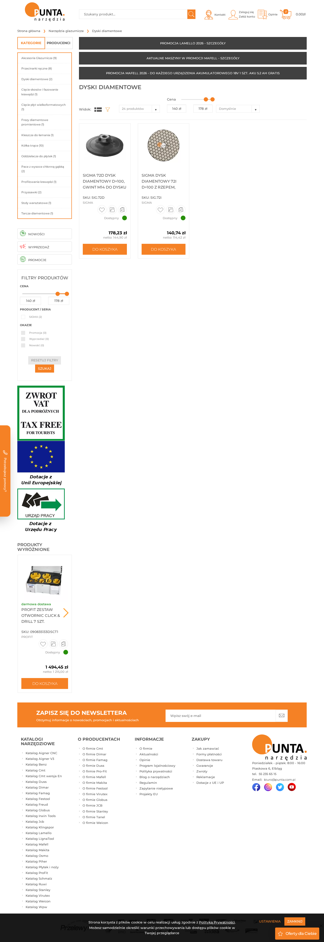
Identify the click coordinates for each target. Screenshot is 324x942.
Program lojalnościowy (157, 765)
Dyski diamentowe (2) (36, 79)
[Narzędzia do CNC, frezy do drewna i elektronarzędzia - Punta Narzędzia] (44, 11)
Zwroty (201, 771)
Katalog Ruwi (36, 884)
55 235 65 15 (267, 774)
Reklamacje (205, 777)
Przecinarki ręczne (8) (36, 68)
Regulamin (148, 783)
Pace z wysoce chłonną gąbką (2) (42, 169)
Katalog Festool (38, 799)
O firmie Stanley (95, 811)
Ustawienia (270, 921)
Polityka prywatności (155, 771)
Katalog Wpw (36, 907)
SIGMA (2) (35, 317)
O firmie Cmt (93, 748)
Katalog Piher (36, 861)
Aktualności (148, 754)
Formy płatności (209, 754)
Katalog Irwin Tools (41, 816)
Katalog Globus (38, 810)
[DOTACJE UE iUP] (41, 488)
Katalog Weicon (38, 901)
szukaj (44, 368)
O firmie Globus (95, 800)
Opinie (144, 760)
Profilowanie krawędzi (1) (38, 182)
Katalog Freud (37, 804)
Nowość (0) (36, 345)
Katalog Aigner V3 (40, 759)
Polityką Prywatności (217, 922)
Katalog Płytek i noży (42, 867)
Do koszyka (44, 683)
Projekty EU (148, 794)
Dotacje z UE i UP (210, 783)
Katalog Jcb (35, 821)
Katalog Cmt (35, 770)
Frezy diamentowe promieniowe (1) (34, 122)
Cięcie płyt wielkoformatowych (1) (43, 107)
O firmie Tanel (94, 817)
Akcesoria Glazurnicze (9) (39, 58)
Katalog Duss (36, 782)
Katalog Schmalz (39, 878)
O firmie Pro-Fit (95, 771)
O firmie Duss (93, 765)
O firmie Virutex (95, 794)
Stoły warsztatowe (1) (36, 203)
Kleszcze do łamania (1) (37, 135)
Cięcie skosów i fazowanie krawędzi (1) (39, 92)
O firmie (145, 748)
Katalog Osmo (37, 856)
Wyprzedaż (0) (39, 339)
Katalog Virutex (38, 895)
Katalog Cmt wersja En (44, 776)
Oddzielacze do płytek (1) (38, 156)
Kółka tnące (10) (32, 145)
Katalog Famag (38, 793)
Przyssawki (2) (31, 192)
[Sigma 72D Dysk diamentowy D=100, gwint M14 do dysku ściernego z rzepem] (105, 145)
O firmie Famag (95, 760)
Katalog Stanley (38, 890)
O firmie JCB (92, 805)
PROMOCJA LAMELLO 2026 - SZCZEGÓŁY (193, 43)
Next (66, 613)
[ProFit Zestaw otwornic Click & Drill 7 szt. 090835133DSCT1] (44, 578)
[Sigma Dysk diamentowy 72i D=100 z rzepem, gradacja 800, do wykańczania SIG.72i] (163, 145)
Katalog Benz (36, 764)
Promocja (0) (37, 332)
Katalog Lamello (38, 833)
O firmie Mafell (94, 777)
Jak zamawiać (207, 748)
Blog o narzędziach (154, 777)
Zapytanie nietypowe (156, 788)
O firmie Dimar (94, 754)
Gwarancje (204, 765)
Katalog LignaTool (40, 838)
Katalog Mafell (37, 844)
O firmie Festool (95, 788)
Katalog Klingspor (40, 827)
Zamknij (294, 921)
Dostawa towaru (209, 760)
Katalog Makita (37, 850)
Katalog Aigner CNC (41, 753)
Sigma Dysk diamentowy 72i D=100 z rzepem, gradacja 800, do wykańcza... (161, 187)
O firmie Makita (95, 783)
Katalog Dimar (37, 787)
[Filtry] (106, 109)
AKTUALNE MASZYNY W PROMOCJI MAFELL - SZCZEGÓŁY (193, 58)
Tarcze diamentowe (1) (37, 213)
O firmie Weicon (95, 823)
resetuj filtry (44, 360)
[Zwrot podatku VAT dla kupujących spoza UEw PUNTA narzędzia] (41, 413)
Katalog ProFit (37, 873)
